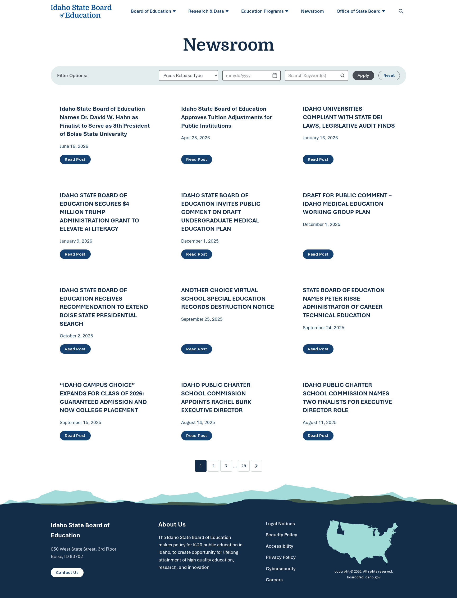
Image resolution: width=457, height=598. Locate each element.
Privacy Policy (281, 557)
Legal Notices (280, 523)
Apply (363, 75)
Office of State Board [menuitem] (359, 11)
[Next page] (256, 466)
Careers (274, 580)
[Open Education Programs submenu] (287, 11)
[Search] (401, 11)
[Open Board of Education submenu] (175, 11)
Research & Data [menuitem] (206, 11)
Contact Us (67, 572)
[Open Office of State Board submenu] (384, 11)
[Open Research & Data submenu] (228, 11)
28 (243, 465)
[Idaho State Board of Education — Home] (81, 11)
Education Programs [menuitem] (262, 11)
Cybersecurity (281, 569)
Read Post (75, 159)
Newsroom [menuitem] (312, 11)
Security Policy (281, 535)
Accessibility (279, 546)
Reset (389, 75)
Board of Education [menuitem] (151, 11)
